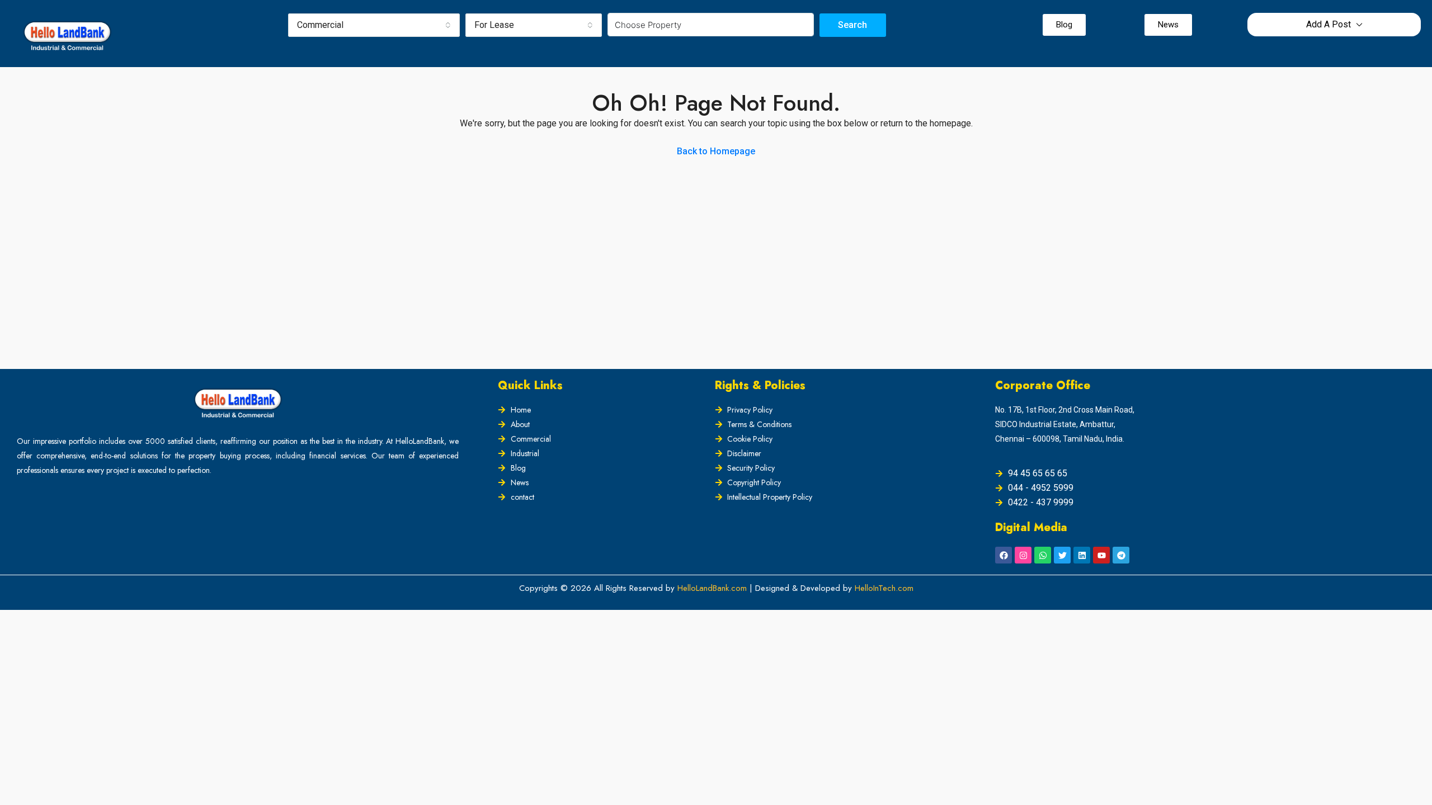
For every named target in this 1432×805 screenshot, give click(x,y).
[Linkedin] (1081, 555)
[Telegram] (1121, 555)
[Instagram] (1023, 555)
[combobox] (374, 25)
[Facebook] (1003, 555)
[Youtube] (1101, 555)
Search (852, 25)
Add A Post (1328, 24)
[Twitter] (1062, 555)
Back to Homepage (716, 151)
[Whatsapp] (1042, 555)
